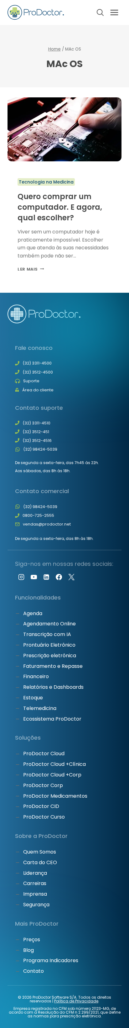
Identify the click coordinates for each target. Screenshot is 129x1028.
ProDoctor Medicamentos (55, 796)
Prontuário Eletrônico (49, 645)
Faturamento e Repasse (53, 666)
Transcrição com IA (47, 634)
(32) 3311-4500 (37, 363)
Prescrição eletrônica (49, 655)
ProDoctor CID (41, 806)
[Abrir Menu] (114, 12)
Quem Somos (39, 851)
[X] (71, 577)
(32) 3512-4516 (37, 440)
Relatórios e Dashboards (53, 687)
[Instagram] (21, 577)
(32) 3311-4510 (36, 423)
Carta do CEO (40, 862)
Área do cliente (38, 390)
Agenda (32, 613)
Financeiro (36, 676)
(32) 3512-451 (36, 431)
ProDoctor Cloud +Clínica (54, 764)
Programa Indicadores (50, 960)
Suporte (31, 381)
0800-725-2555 (38, 515)
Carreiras (34, 883)
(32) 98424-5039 (40, 449)
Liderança (35, 873)
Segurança (36, 904)
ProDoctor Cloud (43, 753)
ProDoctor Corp (43, 785)
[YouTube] (34, 577)
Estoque (33, 697)
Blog (28, 950)
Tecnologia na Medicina (46, 182)
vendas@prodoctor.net (47, 524)
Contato (33, 971)
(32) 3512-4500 (38, 372)
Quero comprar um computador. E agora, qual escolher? (60, 207)
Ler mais (31, 269)
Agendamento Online (49, 623)
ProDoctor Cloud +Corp (52, 774)
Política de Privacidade (76, 1001)
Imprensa (35, 894)
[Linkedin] (46, 577)
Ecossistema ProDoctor (52, 718)
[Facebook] (59, 577)
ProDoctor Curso (44, 816)
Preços (31, 939)
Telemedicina (39, 708)
